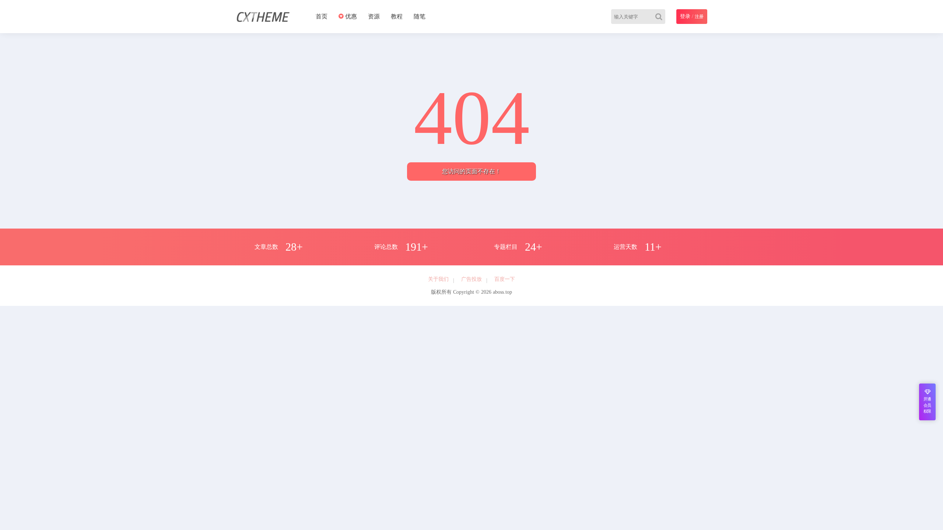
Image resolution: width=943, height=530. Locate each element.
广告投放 (471, 279)
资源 (374, 16)
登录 (685, 16)
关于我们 (438, 279)
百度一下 (504, 279)
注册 (699, 16)
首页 (321, 16)
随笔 (419, 16)
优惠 (350, 16)
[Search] (660, 16)
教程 (397, 16)
